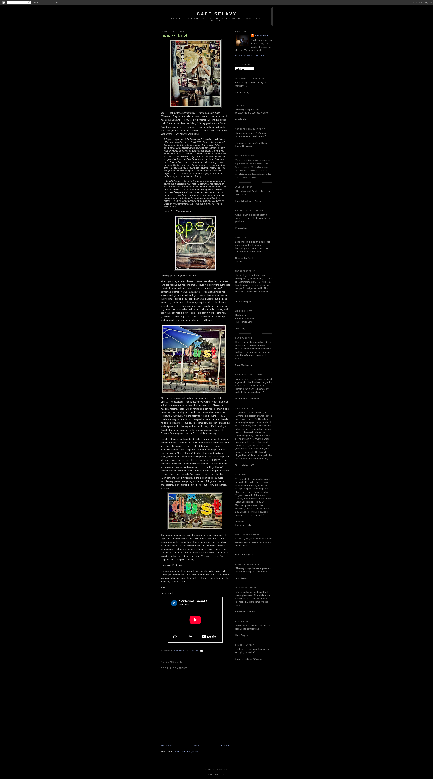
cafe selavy (217, 13)
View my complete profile (250, 55)
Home (196, 745)
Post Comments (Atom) (186, 751)
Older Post (225, 745)
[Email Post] (201, 650)
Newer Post (166, 745)
